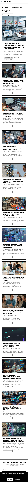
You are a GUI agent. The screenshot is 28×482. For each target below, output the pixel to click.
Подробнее (17, 479)
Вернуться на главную (7, 13)
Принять (10, 479)
